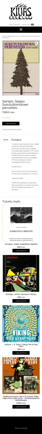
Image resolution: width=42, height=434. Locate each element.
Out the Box (24, 428)
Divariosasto (11, 36)
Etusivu (4, 36)
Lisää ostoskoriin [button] (21, 250)
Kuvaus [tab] (5, 140)
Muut (18, 36)
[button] (21, 30)
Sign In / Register (14, 24)
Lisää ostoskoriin (10, 123)
